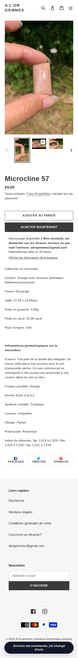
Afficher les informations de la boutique (33, 257)
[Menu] (70, 7)
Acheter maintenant (39, 227)
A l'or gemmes (14, 7)
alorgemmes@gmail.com (26, 546)
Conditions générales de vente (30, 523)
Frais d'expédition (38, 193)
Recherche (16, 500)
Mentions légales (20, 512)
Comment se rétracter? (25, 534)
